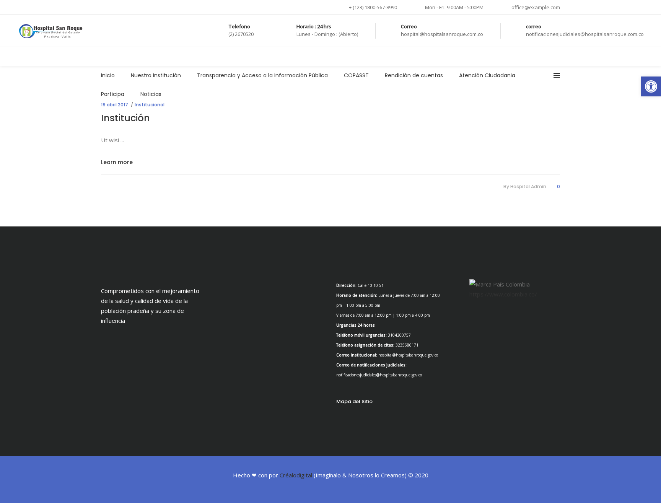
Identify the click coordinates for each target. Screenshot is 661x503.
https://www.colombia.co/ (503, 294)
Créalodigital (296, 475)
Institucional (149, 104)
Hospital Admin (528, 186)
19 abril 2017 (114, 104)
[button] (651, 86)
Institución (125, 118)
